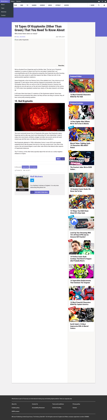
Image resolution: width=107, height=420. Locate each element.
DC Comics (33, 167)
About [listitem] (3, 4)
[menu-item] (15, 5)
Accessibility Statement (38, 407)
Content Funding (56, 407)
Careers (75, 407)
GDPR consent (15, 411)
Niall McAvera (20, 37)
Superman (25, 167)
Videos (12, 1)
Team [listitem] (2, 8)
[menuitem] (5, 1)
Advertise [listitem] (3, 12)
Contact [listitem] (3, 15)
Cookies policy (15, 407)
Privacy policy (76, 404)
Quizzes (18, 1)
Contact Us (35, 404)
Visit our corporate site (66, 398)
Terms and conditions (58, 404)
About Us (14, 404)
